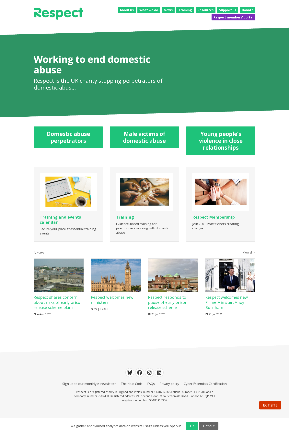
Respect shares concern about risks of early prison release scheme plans (58, 302)
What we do (148, 10)
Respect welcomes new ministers (112, 300)
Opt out (208, 426)
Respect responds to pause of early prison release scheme (168, 302)
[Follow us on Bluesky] (130, 372)
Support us (227, 10)
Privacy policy (169, 384)
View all (247, 252)
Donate (247, 10)
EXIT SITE (270, 405)
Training (185, 10)
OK (192, 426)
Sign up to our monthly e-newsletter (89, 384)
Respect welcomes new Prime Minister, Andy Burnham (226, 302)
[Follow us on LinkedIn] (159, 372)
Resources (206, 10)
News (168, 10)
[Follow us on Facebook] (139, 372)
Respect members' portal (233, 17)
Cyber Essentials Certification (205, 384)
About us (127, 10)
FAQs (151, 384)
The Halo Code (132, 384)
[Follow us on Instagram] (149, 372)
